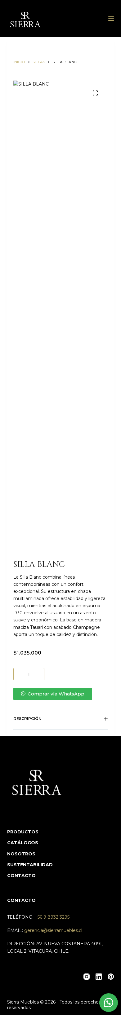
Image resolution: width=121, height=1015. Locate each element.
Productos (22, 832)
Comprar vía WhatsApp (56, 694)
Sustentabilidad (30, 864)
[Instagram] (86, 976)
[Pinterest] (111, 976)
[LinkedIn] (99, 976)
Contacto (21, 875)
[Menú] (111, 18)
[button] (60, 694)
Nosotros (21, 854)
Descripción (27, 718)
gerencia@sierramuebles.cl (53, 930)
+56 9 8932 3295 (52, 917)
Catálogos (22, 842)
